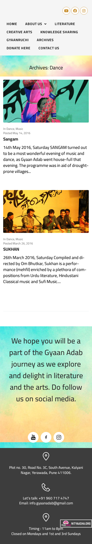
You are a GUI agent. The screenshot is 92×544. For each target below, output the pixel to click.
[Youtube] (66, 11)
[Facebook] (75, 11)
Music (19, 129)
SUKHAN (11, 249)
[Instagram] (84, 11)
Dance (10, 129)
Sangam (10, 139)
